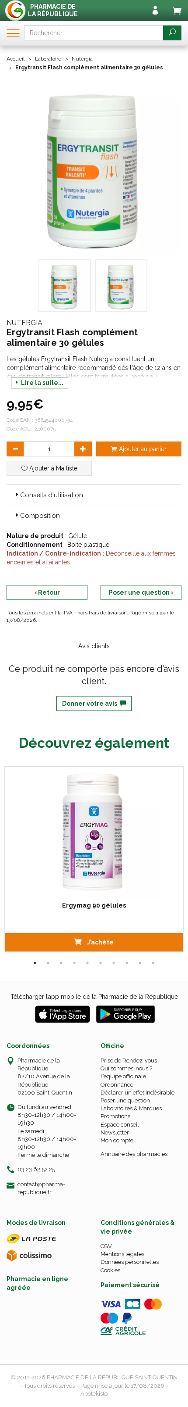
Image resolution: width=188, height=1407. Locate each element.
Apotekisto (94, 1393)
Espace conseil (120, 1124)
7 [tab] (113, 962)
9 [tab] (140, 962)
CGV (106, 1246)
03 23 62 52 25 (36, 1169)
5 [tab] (87, 962)
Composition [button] (40, 516)
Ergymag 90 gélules (94, 905)
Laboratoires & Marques (131, 1108)
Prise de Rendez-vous (129, 1060)
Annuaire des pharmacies (134, 1154)
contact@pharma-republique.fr (41, 1188)
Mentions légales (122, 1254)
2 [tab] (48, 962)
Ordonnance (117, 1084)
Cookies (110, 1270)
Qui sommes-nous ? (126, 1068)
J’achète (100, 942)
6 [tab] (100, 962)
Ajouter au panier (142, 448)
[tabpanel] (94, 859)
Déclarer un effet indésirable (137, 1092)
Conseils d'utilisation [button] (51, 495)
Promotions (115, 1116)
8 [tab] (126, 962)
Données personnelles (130, 1262)
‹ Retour (47, 592)
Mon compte (117, 1140)
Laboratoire (48, 59)
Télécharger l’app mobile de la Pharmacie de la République (94, 996)
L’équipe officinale (123, 1076)
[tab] (94, 494)
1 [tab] (35, 962)
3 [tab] (61, 962)
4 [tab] (74, 962)
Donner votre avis (91, 703)
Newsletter (115, 1132)
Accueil (15, 59)
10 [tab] (153, 962)
